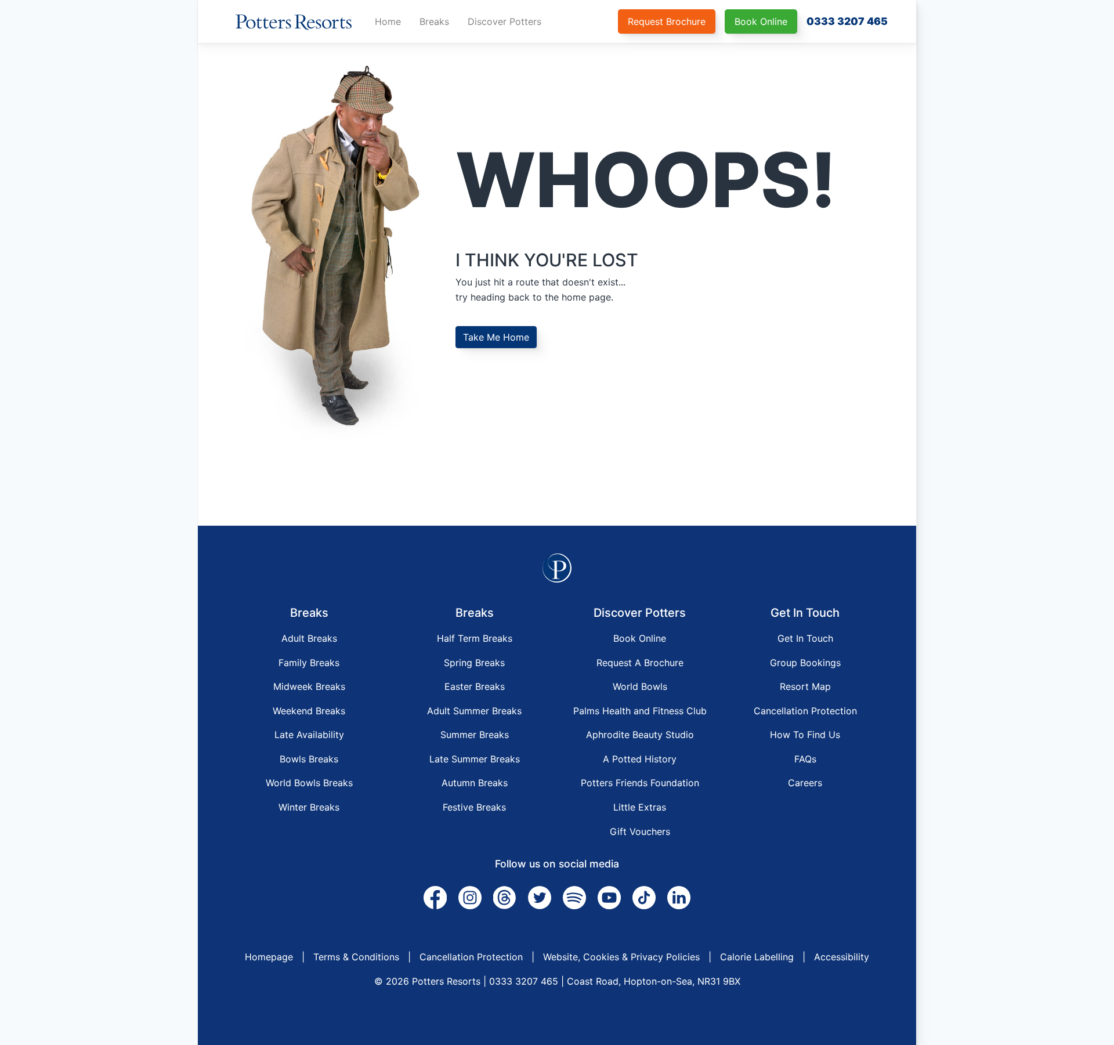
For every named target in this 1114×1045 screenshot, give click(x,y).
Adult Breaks (309, 638)
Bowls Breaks (309, 759)
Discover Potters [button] (504, 21)
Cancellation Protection (805, 711)
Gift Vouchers (640, 831)
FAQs (805, 759)
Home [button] (388, 21)
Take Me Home (496, 337)
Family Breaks (308, 662)
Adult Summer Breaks (474, 711)
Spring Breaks (474, 662)
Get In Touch (805, 638)
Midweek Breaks (309, 686)
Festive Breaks (474, 807)
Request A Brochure (639, 662)
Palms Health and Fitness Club (640, 711)
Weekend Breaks (309, 711)
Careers (805, 783)
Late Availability (309, 734)
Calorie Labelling (757, 957)
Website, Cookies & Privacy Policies (621, 957)
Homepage (269, 957)
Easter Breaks (474, 686)
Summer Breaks (474, 734)
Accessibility (841, 957)
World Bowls (640, 686)
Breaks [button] (434, 21)
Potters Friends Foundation (640, 783)
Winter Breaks (308, 807)
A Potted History (640, 759)
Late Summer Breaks (474, 759)
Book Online (761, 21)
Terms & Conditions (356, 957)
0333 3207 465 (847, 21)
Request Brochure (667, 21)
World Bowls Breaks (309, 783)
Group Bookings (805, 662)
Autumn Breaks (475, 783)
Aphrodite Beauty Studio (640, 734)
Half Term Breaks (474, 638)
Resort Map (805, 686)
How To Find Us (805, 734)
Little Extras (639, 807)
